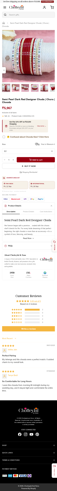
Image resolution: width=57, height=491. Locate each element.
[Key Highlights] (4, 70)
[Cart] (52, 7)
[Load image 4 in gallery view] (35, 88)
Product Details (28, 212)
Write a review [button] (28, 328)
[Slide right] (5, 94)
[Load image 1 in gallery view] (6, 88)
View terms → (41, 126)
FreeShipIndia (47, 1)
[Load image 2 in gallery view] (16, 88)
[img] (8, 345)
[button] (17, 310)
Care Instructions (46, 212)
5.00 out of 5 (35, 301)
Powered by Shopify (28, 488)
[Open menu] (4, 7)
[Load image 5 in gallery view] (44, 88)
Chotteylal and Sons (31, 486)
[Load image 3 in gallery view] (25, 88)
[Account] (44, 7)
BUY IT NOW (30, 166)
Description (11, 212)
